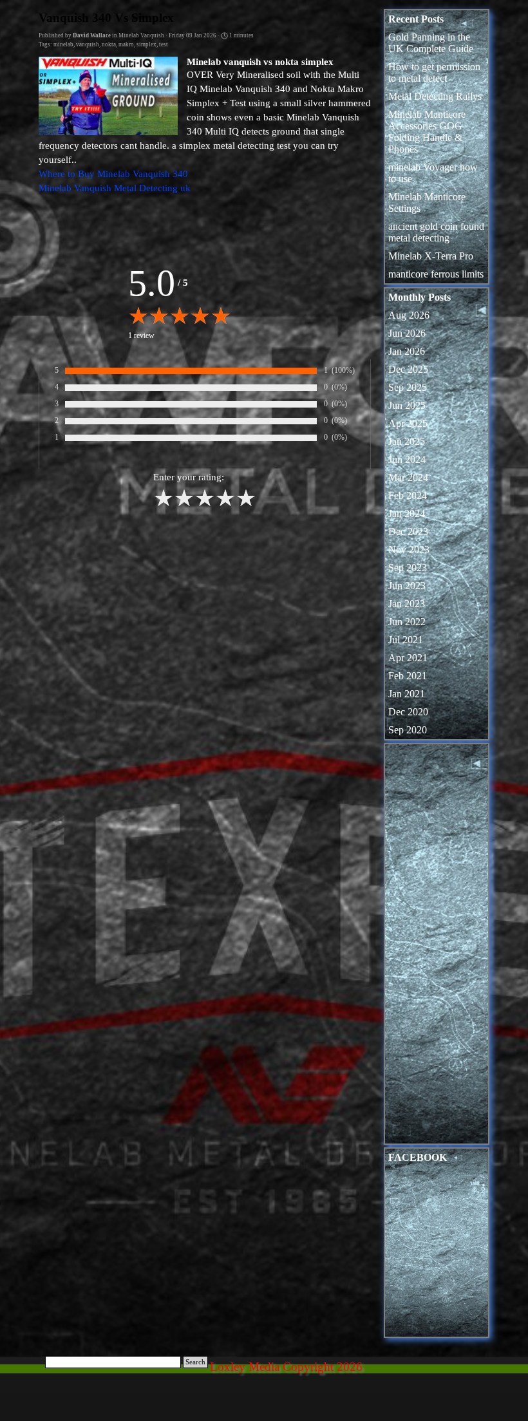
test (163, 44)
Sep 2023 (407, 567)
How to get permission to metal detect (434, 72)
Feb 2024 (407, 495)
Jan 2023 (406, 603)
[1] (163, 505)
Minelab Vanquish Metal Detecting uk (115, 188)
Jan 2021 (406, 693)
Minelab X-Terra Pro (430, 255)
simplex (146, 44)
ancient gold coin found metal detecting (436, 232)
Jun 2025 (407, 405)
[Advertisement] (436, 947)
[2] (184, 505)
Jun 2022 (407, 621)
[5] (246, 505)
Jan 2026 (406, 351)
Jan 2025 (406, 441)
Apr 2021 (408, 657)
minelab (63, 44)
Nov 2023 (408, 549)
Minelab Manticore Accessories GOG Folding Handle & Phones (427, 132)
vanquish (87, 44)
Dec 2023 (408, 531)
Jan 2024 (406, 513)
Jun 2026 (407, 333)
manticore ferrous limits (436, 273)
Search (195, 1362)
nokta (109, 44)
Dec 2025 (408, 369)
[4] (225, 505)
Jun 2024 (407, 459)
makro (126, 44)
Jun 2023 (407, 585)
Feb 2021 (407, 675)
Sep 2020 (407, 729)
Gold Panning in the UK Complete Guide (430, 43)
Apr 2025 (408, 423)
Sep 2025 (407, 387)
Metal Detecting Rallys (435, 96)
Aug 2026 (408, 315)
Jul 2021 (405, 639)
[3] (204, 505)
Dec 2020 (408, 711)
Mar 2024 (408, 477)
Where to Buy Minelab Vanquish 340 (113, 174)
